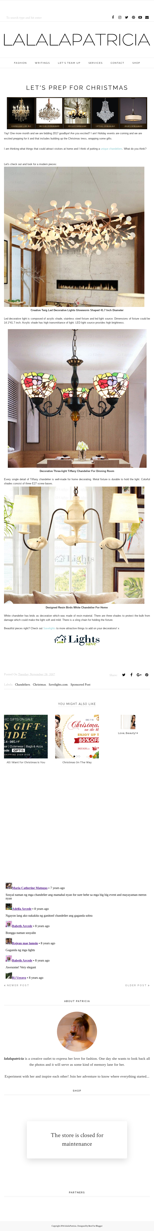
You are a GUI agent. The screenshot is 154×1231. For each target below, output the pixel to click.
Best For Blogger (95, 1226)
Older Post (136, 985)
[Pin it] (146, 675)
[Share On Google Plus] (139, 675)
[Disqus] (77, 827)
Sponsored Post (80, 685)
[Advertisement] (51, 6)
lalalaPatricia (70, 1226)
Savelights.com (58, 685)
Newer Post (18, 985)
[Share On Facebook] (131, 675)
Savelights (49, 628)
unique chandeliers (111, 148)
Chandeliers (22, 685)
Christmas (39, 685)
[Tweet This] (124, 675)
